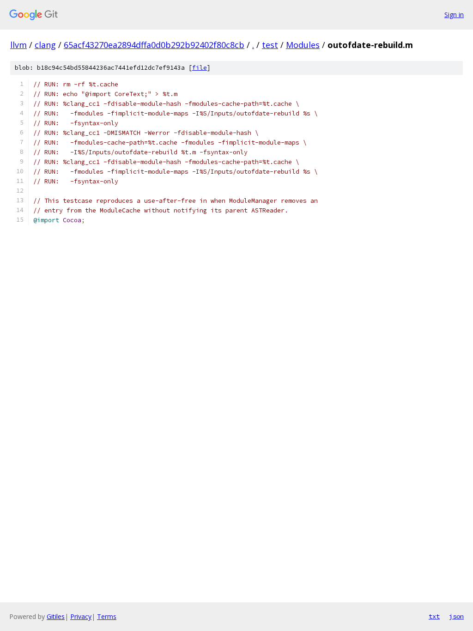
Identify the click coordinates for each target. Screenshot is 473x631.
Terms (106, 616)
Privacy (80, 616)
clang (45, 44)
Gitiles (56, 616)
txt (434, 616)
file (199, 68)
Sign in (454, 14)
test (270, 44)
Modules (303, 44)
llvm (18, 44)
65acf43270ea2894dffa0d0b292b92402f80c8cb (154, 44)
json (456, 616)
